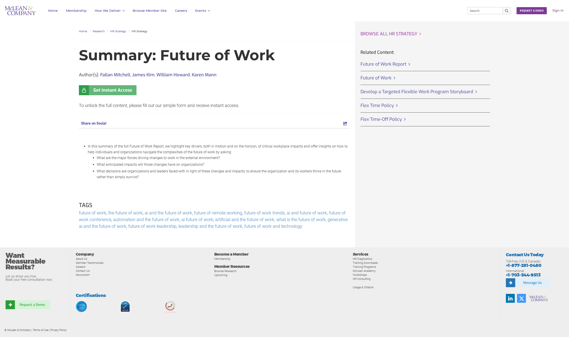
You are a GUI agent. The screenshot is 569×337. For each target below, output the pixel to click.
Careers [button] (181, 11)
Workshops (360, 274)
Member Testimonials (90, 262)
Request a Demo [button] (531, 10)
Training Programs (364, 266)
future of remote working (218, 213)
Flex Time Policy (377, 106)
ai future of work (197, 219)
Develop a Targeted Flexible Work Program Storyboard (417, 92)
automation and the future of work (146, 219)
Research (99, 31)
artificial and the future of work (244, 219)
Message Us (532, 282)
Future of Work (376, 78)
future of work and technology (273, 226)
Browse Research (225, 271)
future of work (92, 213)
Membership (76, 11)
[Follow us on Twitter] (521, 298)
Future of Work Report (383, 64)
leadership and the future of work (210, 226)
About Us (81, 258)
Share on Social (93, 123)
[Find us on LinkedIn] (510, 298)
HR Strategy (118, 31)
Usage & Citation (363, 287)
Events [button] (200, 11)
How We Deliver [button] (108, 11)
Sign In (558, 10)
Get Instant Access (112, 90)
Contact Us (83, 270)
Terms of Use (40, 330)
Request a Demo (32, 305)
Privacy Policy (58, 330)
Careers (81, 266)
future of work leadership (152, 226)
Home (53, 11)
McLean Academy (364, 270)
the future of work (125, 213)
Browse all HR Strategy (389, 34)
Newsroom (83, 274)
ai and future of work (307, 213)
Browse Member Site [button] (150, 11)
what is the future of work (301, 219)
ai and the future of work (168, 213)
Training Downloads (365, 262)
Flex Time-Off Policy (381, 119)
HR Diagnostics (362, 258)
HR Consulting (362, 278)
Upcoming (220, 275)
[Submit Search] (507, 10)
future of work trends (264, 213)
